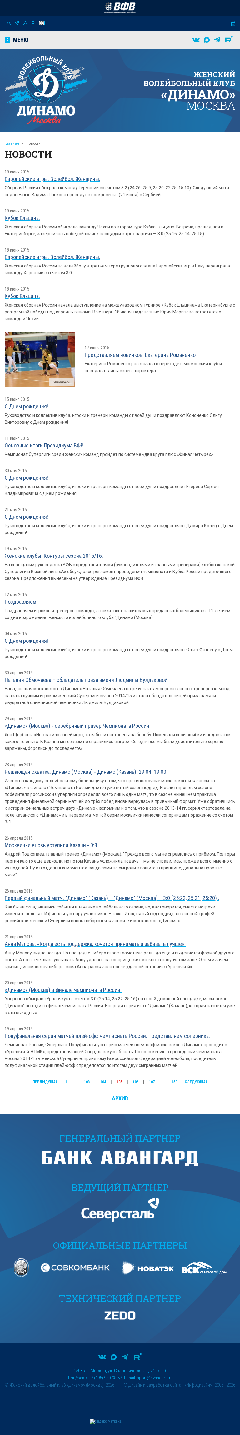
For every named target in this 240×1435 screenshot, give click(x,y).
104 (103, 1082)
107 (152, 1082)
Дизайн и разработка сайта (154, 1385)
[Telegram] (217, 40)
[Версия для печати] (33, 23)
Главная (12, 143)
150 (174, 1082)
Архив (120, 1098)
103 (87, 1082)
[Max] (207, 40)
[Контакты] (9, 23)
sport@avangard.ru (155, 1378)
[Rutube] (229, 40)
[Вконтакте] (196, 40)
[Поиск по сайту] (25, 23)
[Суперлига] (120, 8)
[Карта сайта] (17, 23)
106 (135, 1082)
